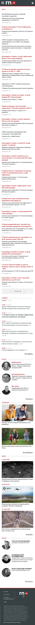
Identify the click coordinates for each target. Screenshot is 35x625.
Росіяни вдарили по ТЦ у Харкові (13, 350)
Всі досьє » (29, 581)
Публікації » (6, 402)
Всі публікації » (28, 452)
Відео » (4, 456)
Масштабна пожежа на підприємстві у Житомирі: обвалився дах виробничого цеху (17, 332)
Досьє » (4, 538)
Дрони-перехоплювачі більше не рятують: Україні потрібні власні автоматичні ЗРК (16, 307)
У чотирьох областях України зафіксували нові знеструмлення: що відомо (17, 316)
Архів (5, 602)
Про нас (6, 591)
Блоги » (4, 359)
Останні (4, 300)
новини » (5, 298)
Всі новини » (29, 354)
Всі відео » (29, 534)
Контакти (6, 594)
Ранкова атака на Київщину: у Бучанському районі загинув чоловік (17, 343)
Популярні (9, 300)
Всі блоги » (29, 399)
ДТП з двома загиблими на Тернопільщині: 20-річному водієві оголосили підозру (17, 324)
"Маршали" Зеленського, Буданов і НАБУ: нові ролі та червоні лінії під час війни (22, 377)
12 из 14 (17, 291)
